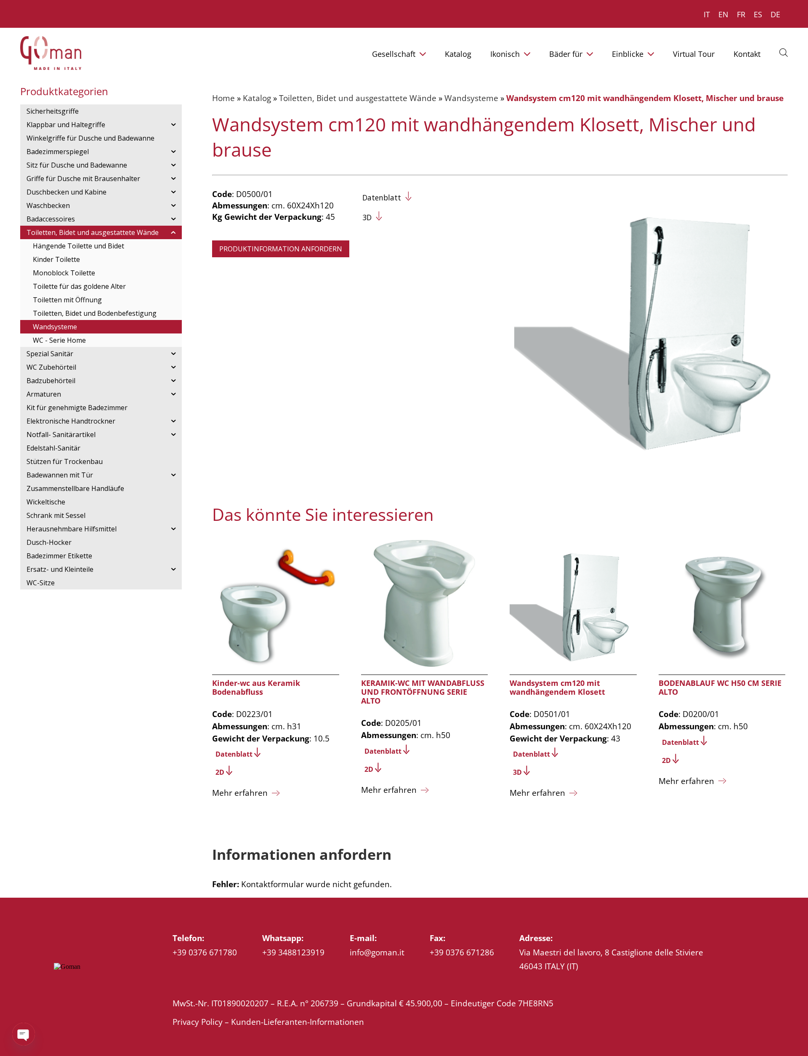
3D (367, 217)
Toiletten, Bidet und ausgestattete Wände (357, 98)
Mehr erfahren (240, 792)
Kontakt (747, 54)
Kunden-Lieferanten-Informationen (297, 1021)
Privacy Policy (198, 1021)
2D (219, 772)
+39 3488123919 (293, 952)
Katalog (458, 54)
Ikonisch (505, 54)
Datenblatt (381, 197)
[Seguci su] (58, 986)
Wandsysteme (471, 98)
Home (223, 98)
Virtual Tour (694, 54)
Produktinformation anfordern (280, 248)
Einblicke (627, 54)
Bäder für (565, 54)
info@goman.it (377, 952)
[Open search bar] (783, 52)
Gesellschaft (393, 54)
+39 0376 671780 (205, 952)
